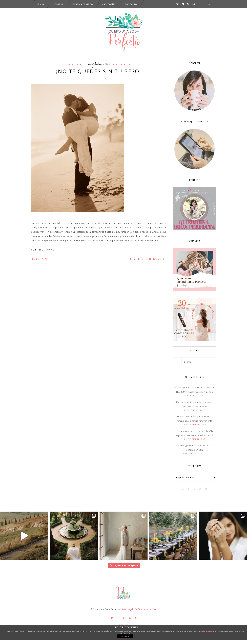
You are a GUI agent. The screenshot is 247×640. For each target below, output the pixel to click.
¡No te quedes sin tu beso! (98, 71)
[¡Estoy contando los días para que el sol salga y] (173, 536)
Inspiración (98, 63)
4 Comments (158, 259)
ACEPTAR (125, 636)
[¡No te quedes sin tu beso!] (77, 147)
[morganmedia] (123, 600)
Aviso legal (127, 609)
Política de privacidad (146, 609)
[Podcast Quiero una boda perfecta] (194, 229)
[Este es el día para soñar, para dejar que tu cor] (74, 536)
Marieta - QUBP (40, 259)
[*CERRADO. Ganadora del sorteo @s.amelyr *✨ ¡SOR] (223, 536)
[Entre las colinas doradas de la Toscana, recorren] (24, 536)
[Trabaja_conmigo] (194, 168)
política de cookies (208, 631)
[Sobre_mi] (194, 109)
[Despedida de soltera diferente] (194, 290)
